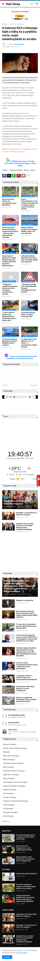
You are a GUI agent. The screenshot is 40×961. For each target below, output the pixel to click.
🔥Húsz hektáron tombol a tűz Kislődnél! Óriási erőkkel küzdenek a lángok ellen (9, 316)
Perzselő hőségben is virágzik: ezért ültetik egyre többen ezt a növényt (26, 886)
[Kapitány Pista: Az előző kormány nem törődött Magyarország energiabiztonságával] (8, 527)
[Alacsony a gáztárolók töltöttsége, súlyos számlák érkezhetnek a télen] (8, 701)
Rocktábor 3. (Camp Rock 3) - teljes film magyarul (27, 513)
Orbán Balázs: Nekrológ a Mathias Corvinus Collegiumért (25, 688)
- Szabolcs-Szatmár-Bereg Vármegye (15, 801)
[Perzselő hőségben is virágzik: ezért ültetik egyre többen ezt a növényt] (8, 888)
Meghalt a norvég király (24, 600)
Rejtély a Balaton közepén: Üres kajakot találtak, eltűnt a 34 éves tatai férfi (29, 230)
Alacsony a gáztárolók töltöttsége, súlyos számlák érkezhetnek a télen (26, 699)
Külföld (11, 149)
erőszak (32, 170)
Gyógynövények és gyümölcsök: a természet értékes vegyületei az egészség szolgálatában (25, 898)
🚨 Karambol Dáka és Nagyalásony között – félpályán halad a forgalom (10, 342)
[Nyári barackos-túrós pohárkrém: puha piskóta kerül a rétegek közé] (8, 860)
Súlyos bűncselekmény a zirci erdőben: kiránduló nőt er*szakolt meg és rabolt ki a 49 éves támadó (29, 204)
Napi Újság (13, 4)
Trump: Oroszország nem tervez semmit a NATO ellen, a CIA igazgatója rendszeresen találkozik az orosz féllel (27, 638)
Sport (18, 149)
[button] (3, 4)
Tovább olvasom (21, 952)
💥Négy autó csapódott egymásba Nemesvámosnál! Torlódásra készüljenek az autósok (9, 289)
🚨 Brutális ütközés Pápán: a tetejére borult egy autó (28, 314)
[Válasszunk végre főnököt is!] (8, 877)
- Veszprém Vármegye (16, 24)
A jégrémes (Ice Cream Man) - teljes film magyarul (27, 915)
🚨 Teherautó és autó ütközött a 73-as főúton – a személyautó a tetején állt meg (29, 343)
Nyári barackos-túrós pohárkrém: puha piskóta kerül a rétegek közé (25, 859)
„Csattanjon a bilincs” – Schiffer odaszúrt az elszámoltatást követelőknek (26, 677)
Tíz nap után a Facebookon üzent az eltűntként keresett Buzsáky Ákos (26, 626)
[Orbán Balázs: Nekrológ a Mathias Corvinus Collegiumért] (8, 690)
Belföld (4, 149)
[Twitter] (9, 176)
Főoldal (4, 24)
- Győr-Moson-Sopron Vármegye (13, 771)
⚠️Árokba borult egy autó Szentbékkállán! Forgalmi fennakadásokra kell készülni (28, 288)
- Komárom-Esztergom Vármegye (13, 786)
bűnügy (26, 170)
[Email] (23, 176)
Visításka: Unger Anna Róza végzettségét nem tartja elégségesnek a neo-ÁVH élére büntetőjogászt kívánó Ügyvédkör (26, 652)
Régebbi (34, 385)
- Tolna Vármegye (8, 805)
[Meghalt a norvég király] (8, 603)
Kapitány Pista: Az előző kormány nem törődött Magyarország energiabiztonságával (25, 526)
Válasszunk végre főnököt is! (26, 873)
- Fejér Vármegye (8, 767)
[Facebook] (4, 176)
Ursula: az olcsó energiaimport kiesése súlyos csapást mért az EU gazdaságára (27, 665)
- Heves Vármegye (8, 778)
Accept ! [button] (7, 957)
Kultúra (34, 149)
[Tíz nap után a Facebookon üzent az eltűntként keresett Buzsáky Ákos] (8, 627)
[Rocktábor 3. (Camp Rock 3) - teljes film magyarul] (8, 516)
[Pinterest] (19, 176)
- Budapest (6, 752)
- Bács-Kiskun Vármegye (10, 756)
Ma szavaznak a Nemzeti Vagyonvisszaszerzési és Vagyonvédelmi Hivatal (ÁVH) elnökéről (26, 614)
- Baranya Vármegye (9, 744)
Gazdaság (26, 149)
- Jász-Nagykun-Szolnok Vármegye (14, 782)
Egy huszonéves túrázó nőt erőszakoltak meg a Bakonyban (9, 202)
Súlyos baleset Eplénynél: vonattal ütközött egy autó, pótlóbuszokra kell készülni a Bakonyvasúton (9, 260)
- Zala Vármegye (8, 816)
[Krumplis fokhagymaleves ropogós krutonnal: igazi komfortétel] (8, 838)
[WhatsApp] (14, 176)
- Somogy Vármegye (9, 797)
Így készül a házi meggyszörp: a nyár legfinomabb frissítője (24, 848)
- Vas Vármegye (7, 808)
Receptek (22, 152)
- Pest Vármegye (8, 793)
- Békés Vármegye (8, 759)
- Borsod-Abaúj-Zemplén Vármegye (14, 748)
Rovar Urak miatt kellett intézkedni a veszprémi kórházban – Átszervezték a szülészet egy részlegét (10, 232)
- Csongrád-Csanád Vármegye (12, 763)
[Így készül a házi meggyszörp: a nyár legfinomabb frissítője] (8, 849)
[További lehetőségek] (28, 176)
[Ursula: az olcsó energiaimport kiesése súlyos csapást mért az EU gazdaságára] (8, 666)
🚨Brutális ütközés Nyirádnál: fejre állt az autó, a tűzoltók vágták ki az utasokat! (29, 259)
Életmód (13, 152)
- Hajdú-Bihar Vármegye (10, 774)
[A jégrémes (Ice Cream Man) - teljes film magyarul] (8, 917)
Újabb (5, 385)
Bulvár (6, 152)
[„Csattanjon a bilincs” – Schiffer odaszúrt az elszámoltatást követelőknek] (8, 679)
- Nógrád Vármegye (9, 789)
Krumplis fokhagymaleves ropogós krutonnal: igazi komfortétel (25, 837)
